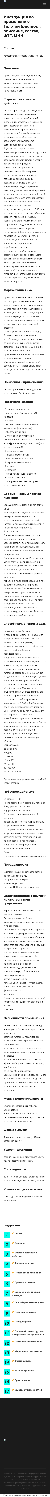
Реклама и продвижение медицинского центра (25, 1495)
